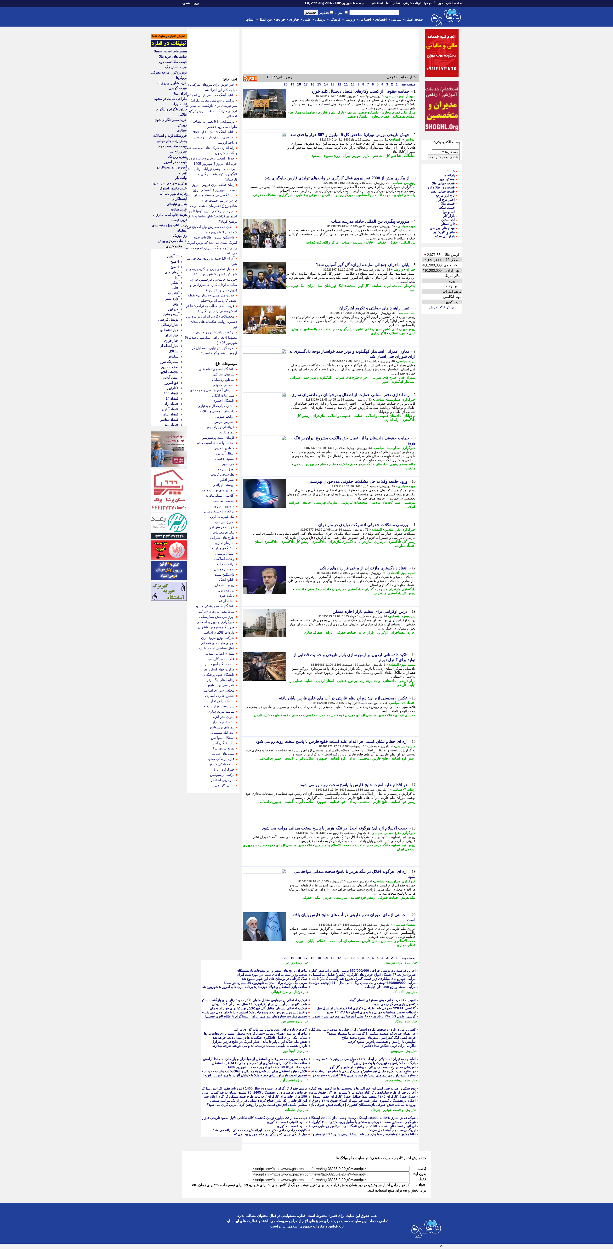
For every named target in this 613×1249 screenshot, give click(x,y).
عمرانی (295, 377)
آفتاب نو (173, 293)
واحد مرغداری (370, 681)
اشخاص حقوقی (223, 385)
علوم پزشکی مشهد (220, 759)
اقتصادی (381, 19)
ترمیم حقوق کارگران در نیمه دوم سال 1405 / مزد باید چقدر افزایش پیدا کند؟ (253, 1088)
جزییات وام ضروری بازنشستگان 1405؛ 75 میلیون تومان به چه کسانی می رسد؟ (251, 1092)
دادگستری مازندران (342, 542)
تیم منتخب (227, 432)
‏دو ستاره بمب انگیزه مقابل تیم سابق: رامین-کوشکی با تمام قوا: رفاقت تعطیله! (360, 1071)
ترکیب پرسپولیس (222, 775)
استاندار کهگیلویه (403, 381)
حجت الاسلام (361, 845)
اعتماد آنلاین (171, 377)
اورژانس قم (225, 469)
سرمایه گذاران (374, 589)
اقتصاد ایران (170, 414)
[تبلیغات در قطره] (169, 46)
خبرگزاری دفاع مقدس (399, 529)
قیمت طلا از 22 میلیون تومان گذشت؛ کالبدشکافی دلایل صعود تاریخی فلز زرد (253, 1118)
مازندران (319, 416)
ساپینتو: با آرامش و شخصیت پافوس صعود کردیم (382, 1042)
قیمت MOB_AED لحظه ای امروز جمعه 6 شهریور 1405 (267, 1067)
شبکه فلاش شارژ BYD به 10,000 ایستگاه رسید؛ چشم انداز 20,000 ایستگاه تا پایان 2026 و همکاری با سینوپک (339, 1118)
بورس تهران (351, 156)
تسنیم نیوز (408, 573)
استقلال (174, 351)
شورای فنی (407, 377)
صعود (315, 156)
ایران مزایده (394, 962)
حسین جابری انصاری (219, 696)
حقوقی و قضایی (307, 195)
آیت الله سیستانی (222, 732)
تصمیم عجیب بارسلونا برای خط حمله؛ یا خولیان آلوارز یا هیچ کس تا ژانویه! (255, 1075)
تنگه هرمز (365, 464)
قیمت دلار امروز (175, 162)
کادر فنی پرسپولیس (220, 685)
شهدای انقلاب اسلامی (219, 653)
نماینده (376, 286)
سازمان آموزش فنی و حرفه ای (212, 390)
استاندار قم (226, 601)
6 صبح (174, 261)
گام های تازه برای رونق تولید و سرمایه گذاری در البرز (269, 1029)
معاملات (409, 156)
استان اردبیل (325, 681)
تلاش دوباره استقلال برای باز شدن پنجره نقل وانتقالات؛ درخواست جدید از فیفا (252, 1071)
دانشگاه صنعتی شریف (363, 112)
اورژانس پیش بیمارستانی (216, 617)
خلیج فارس (262, 715)
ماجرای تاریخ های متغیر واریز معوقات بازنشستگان (272, 970)
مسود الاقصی (224, 458)
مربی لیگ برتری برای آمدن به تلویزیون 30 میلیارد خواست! (265, 983)
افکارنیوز (173, 388)
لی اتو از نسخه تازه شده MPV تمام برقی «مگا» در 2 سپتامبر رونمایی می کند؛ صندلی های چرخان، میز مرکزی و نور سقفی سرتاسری (322, 1126)
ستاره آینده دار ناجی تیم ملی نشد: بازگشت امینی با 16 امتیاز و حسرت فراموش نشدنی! (354, 1075)
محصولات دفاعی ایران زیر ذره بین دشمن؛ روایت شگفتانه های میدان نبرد (211, 321)
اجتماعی (365, 19)
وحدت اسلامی (224, 559)
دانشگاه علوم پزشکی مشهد (214, 606)
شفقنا (411, 924)
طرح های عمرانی (384, 377)
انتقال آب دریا (225, 453)
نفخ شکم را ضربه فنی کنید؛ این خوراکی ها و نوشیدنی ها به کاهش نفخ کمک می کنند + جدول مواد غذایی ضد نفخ (337, 1088)
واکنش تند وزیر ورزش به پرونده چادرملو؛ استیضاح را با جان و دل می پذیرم (254, 1012)
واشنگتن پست (224, 574)
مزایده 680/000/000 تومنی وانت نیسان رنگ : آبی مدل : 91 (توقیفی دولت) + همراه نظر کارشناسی (346, 983)
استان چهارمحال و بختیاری (216, 406)
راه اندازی (391, 420)
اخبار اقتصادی (169, 330)
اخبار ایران (172, 335)
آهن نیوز (173, 309)
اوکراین (382, 632)
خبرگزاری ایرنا (224, 769)
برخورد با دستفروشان (219, 511)
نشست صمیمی (223, 501)
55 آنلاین (173, 256)
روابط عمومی (224, 416)
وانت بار (181, 178)
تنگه (318, 897)
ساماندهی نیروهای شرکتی (216, 611)
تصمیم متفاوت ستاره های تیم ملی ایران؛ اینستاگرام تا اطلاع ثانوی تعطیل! (256, 1016)
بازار (366, 156)
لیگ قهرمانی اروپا (222, 516)
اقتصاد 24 (408, 703)
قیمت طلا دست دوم (173, 62)
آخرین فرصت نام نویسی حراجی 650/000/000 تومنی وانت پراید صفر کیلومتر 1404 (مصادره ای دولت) (343, 970)
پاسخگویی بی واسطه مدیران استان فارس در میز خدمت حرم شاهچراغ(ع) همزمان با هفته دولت (210, 200)
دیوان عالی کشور (368, 329)
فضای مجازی (380, 116)
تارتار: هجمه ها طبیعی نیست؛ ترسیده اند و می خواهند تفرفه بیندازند (259, 1046)
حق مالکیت (347, 464)
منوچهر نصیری (224, 506)
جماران (410, 269)
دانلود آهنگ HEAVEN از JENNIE (211, 132)
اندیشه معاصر (393, 1080)
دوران (300, 941)
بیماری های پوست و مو (218, 490)
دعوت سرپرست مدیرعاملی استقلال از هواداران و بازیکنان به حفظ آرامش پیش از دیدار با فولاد (240, 1059)
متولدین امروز (224, 448)
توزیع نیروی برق (223, 748)
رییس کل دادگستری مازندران (394, 542)
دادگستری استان (266, 542)
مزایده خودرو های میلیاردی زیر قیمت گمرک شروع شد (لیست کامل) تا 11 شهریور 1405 (354, 979)
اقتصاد (299, 589)
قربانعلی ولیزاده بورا (219, 427)
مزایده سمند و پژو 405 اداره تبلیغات (390, 987)
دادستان (380, 464)
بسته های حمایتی (222, 753)
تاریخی (401, 685)
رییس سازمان (224, 585)
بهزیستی (409, 502)
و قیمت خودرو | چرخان (387, 1110)
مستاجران (398, 632)
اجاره (411, 632)
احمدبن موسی (224, 569)
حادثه (369, 242)
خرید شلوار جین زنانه (172, 83)
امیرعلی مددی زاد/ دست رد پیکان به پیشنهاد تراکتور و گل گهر (372, 1067)
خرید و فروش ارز (222, 527)
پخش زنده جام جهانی (172, 141)
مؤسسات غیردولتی (354, 502)
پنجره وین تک (177, 157)
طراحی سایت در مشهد (170, 99)
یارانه (329, 632)
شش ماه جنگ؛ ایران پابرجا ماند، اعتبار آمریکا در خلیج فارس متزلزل (259, 1042)
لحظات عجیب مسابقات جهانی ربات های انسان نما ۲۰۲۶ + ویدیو (371, 1012)
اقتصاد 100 (171, 393)
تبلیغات (290, 1110)
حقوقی (381, 242)
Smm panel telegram (170, 51)
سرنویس (409, 616)
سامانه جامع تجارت (220, 701)
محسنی (296, 715)
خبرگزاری (286, 195)
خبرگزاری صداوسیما (401, 399)
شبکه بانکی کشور (221, 764)
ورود (196, 3)
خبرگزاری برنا (343, 195)
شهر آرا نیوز (406, 96)
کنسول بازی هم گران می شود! (394, 1004)
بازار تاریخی (407, 681)
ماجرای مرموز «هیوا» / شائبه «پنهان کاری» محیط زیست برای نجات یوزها (255, 1033)
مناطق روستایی (223, 379)
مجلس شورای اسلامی (218, 690)
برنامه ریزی (226, 590)
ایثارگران (346, 329)
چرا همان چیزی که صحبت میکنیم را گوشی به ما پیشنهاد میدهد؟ (371, 1033)
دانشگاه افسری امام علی (216, 369)
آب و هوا (429, 3)
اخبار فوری (171, 340)
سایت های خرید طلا (173, 56)
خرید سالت (179, 209)
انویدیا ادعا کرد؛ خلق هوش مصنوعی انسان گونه (382, 1000)
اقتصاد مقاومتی (404, 546)
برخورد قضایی (347, 681)
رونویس (409, 183)
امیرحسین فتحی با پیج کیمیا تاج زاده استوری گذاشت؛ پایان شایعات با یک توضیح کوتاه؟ (210, 216)
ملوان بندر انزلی (222, 717)
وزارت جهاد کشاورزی (219, 669)
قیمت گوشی (178, 88)
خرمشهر (228, 464)
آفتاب (175, 288)
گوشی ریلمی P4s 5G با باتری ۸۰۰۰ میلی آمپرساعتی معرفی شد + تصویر (364, 1016)
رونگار (399, 1021)
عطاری (182, 130)
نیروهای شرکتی (223, 374)
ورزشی (350, 19)
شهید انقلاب (397, 333)
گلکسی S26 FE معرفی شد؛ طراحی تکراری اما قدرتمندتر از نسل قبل (366, 1008)
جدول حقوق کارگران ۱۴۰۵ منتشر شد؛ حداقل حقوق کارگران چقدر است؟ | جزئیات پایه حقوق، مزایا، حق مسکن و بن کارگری (328, 1096)
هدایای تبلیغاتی (176, 204)
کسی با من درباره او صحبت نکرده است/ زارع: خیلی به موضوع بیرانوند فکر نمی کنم (356, 1029)
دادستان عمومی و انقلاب (383, 416)
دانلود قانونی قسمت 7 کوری (287, 1122)
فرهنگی (335, 19)
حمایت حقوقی (346, 632)
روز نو (290, 962)
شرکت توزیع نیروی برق (217, 638)
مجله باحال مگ (176, 67)
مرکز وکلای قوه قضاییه (322, 242)
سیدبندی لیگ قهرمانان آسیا (336, 286)
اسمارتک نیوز (170, 361)
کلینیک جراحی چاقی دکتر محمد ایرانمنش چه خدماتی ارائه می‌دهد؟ (260, 1130)
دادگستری (319, 542)
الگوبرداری (378, 333)
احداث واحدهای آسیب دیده (215, 443)
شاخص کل (393, 156)
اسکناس (173, 356)
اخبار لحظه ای (169, 346)
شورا (385, 381)
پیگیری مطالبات (223, 532)
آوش (176, 304)
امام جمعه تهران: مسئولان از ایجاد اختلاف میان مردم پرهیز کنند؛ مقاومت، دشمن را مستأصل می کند (345, 1059)
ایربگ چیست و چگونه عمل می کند (391, 1130)
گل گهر (363, 286)
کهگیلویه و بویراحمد (317, 377)
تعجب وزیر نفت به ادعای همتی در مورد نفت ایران (272, 974)
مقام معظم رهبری (402, 464)
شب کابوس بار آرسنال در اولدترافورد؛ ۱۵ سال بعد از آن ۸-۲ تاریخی (259, 1004)
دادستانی (389, 681)
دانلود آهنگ (226, 580)
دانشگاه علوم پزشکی (219, 674)
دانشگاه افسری (223, 401)
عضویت (185, 3)
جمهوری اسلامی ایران (311, 758)
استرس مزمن (224, 422)
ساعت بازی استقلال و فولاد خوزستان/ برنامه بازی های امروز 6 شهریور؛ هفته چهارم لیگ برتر (242, 987)
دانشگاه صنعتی (357, 116)
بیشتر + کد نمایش (441, 307)
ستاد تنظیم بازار (223, 722)
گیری (411, 506)
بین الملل (265, 19)
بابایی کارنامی (224, 785)
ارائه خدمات (225, 564)
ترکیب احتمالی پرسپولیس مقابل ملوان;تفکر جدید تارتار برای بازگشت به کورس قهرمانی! (244, 1000)
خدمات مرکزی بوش (172, 241)
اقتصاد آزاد (287, 1080)
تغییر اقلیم (227, 480)
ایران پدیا (180, 93)
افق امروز (172, 383)
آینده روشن (171, 314)
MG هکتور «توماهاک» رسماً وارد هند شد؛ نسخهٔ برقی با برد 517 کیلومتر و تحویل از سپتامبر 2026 (347, 1134)
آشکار (175, 282)
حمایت (358, 416)
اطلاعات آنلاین (169, 372)
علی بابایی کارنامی (221, 659)
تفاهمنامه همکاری (302, 112)
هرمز (327, 897)
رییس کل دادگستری (295, 542)
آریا (177, 277)
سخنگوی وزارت (223, 548)
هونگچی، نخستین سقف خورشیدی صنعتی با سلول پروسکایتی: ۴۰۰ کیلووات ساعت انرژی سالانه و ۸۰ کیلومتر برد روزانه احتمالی (325, 1122)
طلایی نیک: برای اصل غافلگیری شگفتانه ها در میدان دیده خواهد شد (260, 1037)
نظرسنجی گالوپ (222, 474)
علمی (307, 19)
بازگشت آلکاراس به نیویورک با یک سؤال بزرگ (383, 1063)
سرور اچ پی (178, 151)
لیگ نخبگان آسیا (223, 743)
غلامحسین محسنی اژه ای (374, 715)
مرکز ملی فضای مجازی (398, 112)
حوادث (280, 19)
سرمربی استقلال (222, 780)
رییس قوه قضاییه (341, 715)
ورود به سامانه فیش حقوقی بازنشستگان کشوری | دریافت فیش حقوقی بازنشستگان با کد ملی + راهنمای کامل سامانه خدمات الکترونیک (320, 1105)
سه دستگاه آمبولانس (219, 664)
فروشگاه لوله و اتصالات (170, 135)
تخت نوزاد (180, 104)
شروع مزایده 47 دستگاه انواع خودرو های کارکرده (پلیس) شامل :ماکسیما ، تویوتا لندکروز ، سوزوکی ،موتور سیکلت (335, 974)
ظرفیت (294, 502)
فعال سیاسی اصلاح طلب (216, 648)
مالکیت (410, 468)
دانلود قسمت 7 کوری (292, 1126)
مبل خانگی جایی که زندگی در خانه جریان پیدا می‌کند (270, 1134)
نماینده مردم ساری (221, 711)
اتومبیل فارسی (168, 319)
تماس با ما (393, 3)
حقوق (394, 242)
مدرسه (358, 242)
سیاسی (396, 19)
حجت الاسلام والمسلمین (373, 195)
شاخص (377, 156)
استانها (250, 19)
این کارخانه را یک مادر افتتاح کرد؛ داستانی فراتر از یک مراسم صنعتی (258, 1100)
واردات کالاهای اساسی (218, 632)
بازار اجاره (366, 632)
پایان (310, 941)
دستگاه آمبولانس (222, 738)
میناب (346, 242)
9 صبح (174, 267)
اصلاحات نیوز (170, 367)
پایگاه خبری (226, 595)
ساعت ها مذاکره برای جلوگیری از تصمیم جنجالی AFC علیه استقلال (259, 1063)
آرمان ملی (172, 272)
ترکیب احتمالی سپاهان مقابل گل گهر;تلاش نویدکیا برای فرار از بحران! (258, 1008)
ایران (311, 286)
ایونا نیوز (409, 139)
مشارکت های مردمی (385, 502)
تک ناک (398, 992)
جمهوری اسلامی (305, 464)
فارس (326, 195)
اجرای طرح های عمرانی (352, 377)
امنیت (289, 758)
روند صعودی (331, 156)
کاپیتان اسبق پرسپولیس (217, 437)
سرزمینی (340, 897)
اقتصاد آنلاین (170, 409)
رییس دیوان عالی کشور (399, 329)
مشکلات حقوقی (264, 195)
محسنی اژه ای (405, 715)
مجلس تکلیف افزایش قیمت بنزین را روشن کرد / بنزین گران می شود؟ (257, 1105)
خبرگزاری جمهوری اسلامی (215, 622)
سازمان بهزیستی (326, 502)
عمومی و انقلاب (339, 416)
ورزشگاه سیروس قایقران (216, 627)
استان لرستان (224, 553)
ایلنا (412, 313)
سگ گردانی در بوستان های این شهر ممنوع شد (274, 979)
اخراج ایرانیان (224, 522)
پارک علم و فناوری (331, 112)
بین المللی (408, 242)
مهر (412, 226)
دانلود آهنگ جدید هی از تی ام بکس (210, 95)
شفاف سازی (313, 632)
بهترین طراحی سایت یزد (169, 183)
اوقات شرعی (412, 3)
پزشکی (320, 19)
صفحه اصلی (454, 3)
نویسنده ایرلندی (223, 485)
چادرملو (409, 286)
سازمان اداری (224, 543)
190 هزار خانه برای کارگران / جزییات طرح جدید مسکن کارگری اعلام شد (255, 1096)
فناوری (294, 19)
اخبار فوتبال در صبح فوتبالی (290, 992)
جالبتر (411, 746)
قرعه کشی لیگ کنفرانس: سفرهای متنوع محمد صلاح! (378, 1037)
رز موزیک (180, 236)
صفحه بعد (408, 84)
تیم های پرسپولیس (221, 727)
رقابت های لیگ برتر (220, 680)
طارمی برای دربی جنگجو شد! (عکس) (389, 1046)
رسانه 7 (409, 789)
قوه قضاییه (280, 715)
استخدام (377, 3)
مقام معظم (328, 464)
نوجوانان (409, 416)
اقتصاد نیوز (171, 425)
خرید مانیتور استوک (173, 188)
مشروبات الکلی (223, 395)
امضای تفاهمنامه (403, 116)
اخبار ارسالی (170, 325)
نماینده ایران (392, 286)
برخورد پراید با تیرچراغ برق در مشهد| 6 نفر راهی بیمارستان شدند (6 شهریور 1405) (211, 337)
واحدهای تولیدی (404, 195)
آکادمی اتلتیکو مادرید (219, 495)
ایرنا (412, 361)
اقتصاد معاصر (169, 419)
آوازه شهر (172, 298)
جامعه (306, 502)
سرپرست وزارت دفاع (219, 706)
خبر (440, 3)
